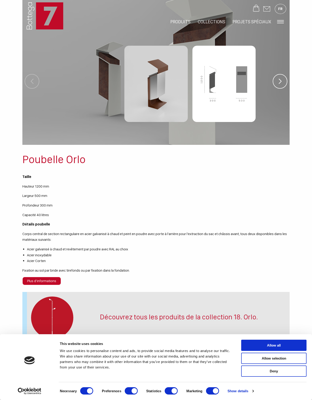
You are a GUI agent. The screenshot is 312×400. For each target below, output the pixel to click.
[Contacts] (266, 8)
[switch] (131, 391)
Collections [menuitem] (211, 21)
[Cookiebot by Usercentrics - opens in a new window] (30, 391)
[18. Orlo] (52, 318)
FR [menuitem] (280, 9)
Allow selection (274, 358)
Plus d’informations (41, 281)
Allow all (274, 345)
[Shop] (256, 9)
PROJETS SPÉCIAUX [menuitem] (252, 21)
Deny (274, 371)
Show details (237, 391)
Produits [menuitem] (180, 21)
